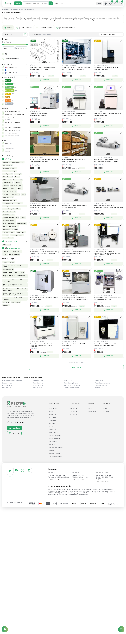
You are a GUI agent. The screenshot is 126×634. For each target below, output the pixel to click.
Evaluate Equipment (55, 435)
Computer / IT (16, 179)
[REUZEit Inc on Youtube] (16, 470)
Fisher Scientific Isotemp (102, 383)
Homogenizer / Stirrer (8, 188)
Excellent (10, 87)
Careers (51, 426)
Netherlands (10, 70)
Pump (22, 217)
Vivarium (5, 235)
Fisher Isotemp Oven (29, 9)
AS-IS (9, 100)
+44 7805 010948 (102, 481)
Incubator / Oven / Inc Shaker (10, 194)
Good (9, 94)
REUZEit (7, 143)
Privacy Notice (73, 494)
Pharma (12, 211)
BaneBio (7, 146)
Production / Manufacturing (10, 217)
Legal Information (113, 504)
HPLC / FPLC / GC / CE (8, 191)
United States (10, 67)
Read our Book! (53, 432)
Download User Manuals (56, 447)
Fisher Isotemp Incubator (71, 383)
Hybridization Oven (101, 385)
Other (4, 211)
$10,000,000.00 (21, 48)
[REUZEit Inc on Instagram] (29, 470)
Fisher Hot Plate (38, 383)
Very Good (11, 90)
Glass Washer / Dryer (16, 185)
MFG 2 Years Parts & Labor (11, 130)
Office (17, 209)
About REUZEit (53, 408)
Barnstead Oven (38, 381)
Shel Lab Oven (37, 388)
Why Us (51, 411)
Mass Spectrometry (8, 203)
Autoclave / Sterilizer (17, 162)
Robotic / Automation (8, 223)
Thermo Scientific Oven (71, 388)
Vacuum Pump (20, 232)
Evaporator (17, 182)
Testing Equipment (8, 232)
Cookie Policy (84, 494)
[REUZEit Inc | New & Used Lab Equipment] (8, 3)
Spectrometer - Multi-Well (10, 229)
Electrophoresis (7, 182)
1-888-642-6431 (17, 422)
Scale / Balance (21, 223)
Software (51, 450)
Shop (18, 3)
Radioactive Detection (8, 220)
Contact (90, 408)
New (9, 80)
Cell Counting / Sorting (9, 171)
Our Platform (52, 414)
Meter (18, 203)
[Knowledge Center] (5, 629)
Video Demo (16, 428)
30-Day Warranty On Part (11, 111)
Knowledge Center (54, 453)
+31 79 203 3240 (78, 480)
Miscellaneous (21, 206)
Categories (52, 444)
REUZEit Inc (5, 9)
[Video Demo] (62, 3)
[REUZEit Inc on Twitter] (22, 470)
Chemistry (17, 174)
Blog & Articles (53, 441)
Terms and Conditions (55, 456)
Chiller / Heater (7, 177)
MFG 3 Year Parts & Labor (11, 133)
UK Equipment (74, 414)
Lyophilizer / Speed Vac (9, 200)
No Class (10, 104)
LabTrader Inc (8, 148)
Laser (22, 194)
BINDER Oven (68, 381)
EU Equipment (74, 411)
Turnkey (10, 84)
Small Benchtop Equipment (10, 226)
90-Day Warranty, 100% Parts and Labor (15, 117)
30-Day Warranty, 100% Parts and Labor (15, 114)
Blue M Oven (99, 381)
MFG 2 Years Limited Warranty (12, 127)
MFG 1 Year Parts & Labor (11, 125)
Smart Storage (53, 417)
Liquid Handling (7, 197)
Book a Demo (92, 411)
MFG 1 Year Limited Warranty (12, 122)
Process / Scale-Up (8, 214)
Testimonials (52, 420)
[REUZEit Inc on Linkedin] (10, 470)
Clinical (16, 177)
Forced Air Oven (38, 385)
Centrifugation (7, 174)
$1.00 (5, 48)
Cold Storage (6, 179)
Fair (9, 97)
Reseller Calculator (54, 438)
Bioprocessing (6, 165)
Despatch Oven (7, 383)
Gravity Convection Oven (72, 385)
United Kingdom (11, 72)
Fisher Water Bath (7, 385)
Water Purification (7, 238)
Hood (19, 188)
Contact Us (15, 433)
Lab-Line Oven (7, 388)
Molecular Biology (7, 209)
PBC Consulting (9, 151)
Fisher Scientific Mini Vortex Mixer (12, 381)
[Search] (51, 3)
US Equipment (74, 408)
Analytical (5, 162)
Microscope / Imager (8, 206)
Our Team (52, 423)
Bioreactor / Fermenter (9, 168)
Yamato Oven (99, 388)
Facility (4, 185)
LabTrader (106, 411)
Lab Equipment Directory (16, 9)
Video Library (53, 429)
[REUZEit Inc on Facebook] (10, 477)
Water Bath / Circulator (16, 235)
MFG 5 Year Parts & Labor (11, 135)
